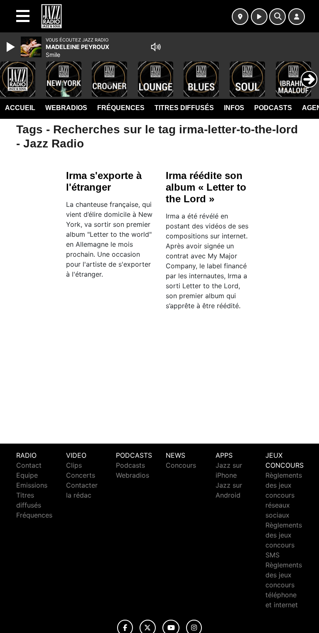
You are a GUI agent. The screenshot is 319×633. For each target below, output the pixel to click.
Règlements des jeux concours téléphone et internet (283, 585)
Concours (181, 465)
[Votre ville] (240, 16)
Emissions (31, 485)
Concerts (80, 475)
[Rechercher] (277, 16)
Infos (234, 107)
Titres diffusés (184, 107)
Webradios (66, 107)
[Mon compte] (296, 16)
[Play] (12, 47)
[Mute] (156, 47)
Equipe (27, 475)
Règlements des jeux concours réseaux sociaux (283, 495)
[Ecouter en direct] (259, 16)
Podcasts (273, 107)
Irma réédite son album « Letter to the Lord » (206, 187)
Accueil (20, 107)
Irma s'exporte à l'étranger (104, 181)
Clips (74, 465)
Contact (29, 465)
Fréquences (121, 107)
